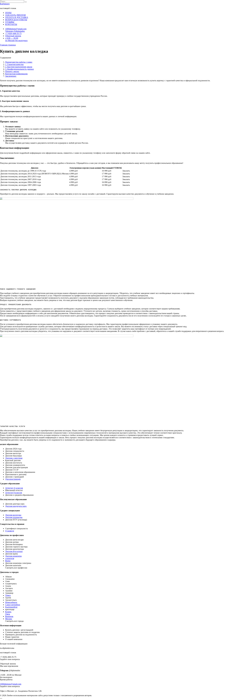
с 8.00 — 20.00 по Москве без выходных (16, 39)
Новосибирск (11, 602)
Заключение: (10, 76)
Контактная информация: (16, 74)
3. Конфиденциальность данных (19, 69)
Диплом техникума (13, 517)
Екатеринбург (11, 607)
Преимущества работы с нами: (18, 62)
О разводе (9, 531)
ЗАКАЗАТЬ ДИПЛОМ (15, 15)
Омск (7, 614)
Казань (8, 612)
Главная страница (8, 45)
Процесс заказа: (12, 71)
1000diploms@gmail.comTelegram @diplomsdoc (15, 30)
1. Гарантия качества (14, 64)
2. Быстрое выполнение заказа (18, 67)
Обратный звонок (13, 36)
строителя (9, 558)
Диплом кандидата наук (16, 506)
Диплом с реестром (13, 458)
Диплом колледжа (13, 515)
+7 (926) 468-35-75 (13, 33)
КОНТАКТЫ (11, 24)
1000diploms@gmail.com (10, 684)
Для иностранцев (13, 479)
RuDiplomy (5, 4)
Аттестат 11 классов (14, 488)
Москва (8, 619)
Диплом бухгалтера (14, 551)
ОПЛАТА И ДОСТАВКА (16, 17)
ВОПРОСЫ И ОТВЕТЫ (16, 20)
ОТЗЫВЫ (9, 22)
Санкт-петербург (12, 605)
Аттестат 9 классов (13, 493)
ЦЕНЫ (8, 13)
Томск (8, 595)
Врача (7, 561)
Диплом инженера (13, 556)
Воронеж (9, 616)
